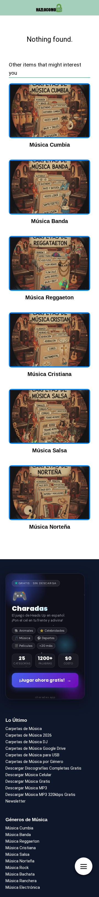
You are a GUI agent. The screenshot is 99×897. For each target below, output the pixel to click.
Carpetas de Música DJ (27, 741)
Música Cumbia (19, 828)
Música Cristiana (21, 847)
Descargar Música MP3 (26, 787)
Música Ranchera (21, 880)
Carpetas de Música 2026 (29, 735)
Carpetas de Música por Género (34, 761)
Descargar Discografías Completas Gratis (43, 768)
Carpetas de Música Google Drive (36, 748)
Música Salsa (17, 854)
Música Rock (17, 867)
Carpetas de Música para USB (32, 755)
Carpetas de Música (24, 728)
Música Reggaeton (22, 841)
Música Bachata (20, 874)
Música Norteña (20, 861)
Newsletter (16, 801)
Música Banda (18, 834)
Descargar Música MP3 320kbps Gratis (40, 794)
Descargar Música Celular (28, 774)
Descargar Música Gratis (28, 781)
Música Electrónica (23, 887)
